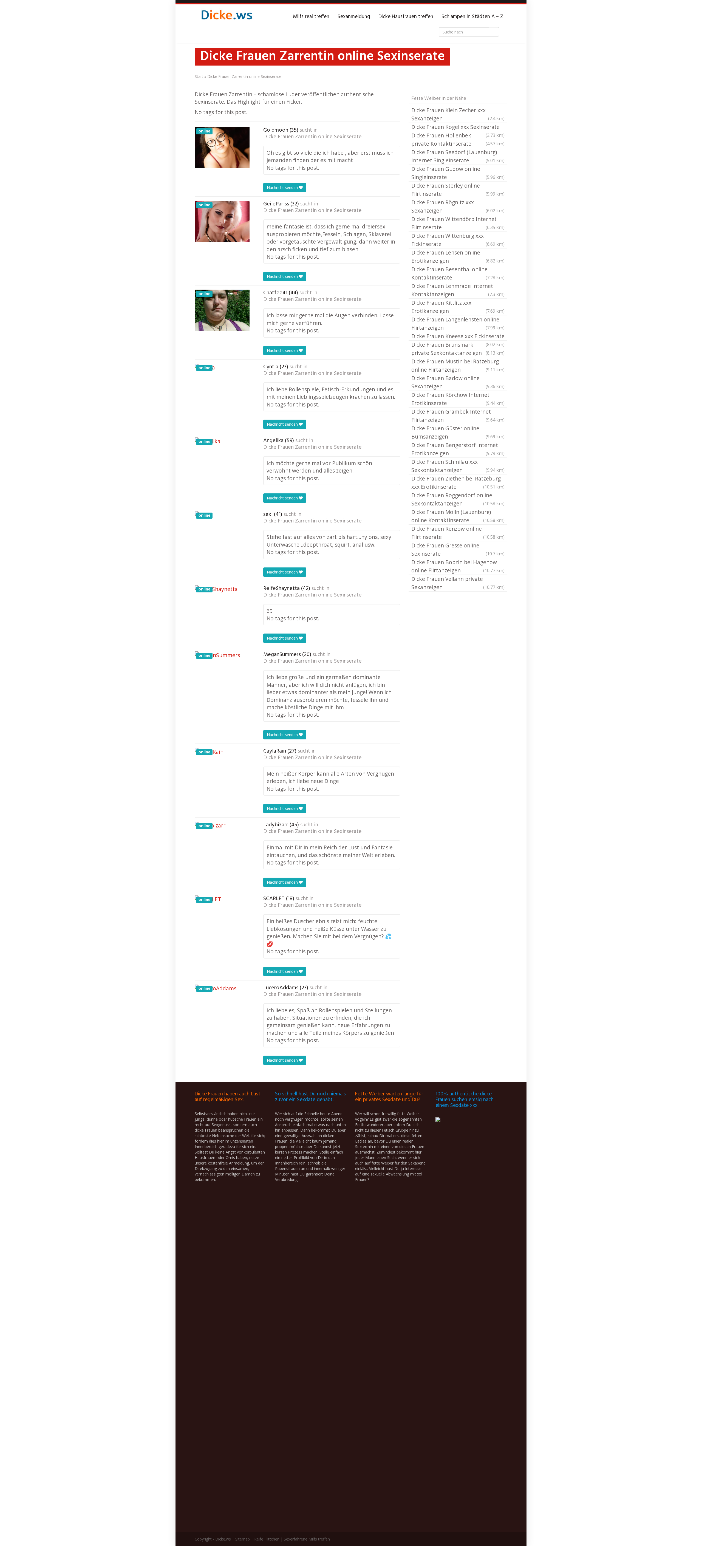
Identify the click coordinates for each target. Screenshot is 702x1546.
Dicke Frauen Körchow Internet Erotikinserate (458, 399)
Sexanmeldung (354, 17)
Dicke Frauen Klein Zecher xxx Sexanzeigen (458, 114)
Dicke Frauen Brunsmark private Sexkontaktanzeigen (458, 349)
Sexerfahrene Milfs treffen (307, 1539)
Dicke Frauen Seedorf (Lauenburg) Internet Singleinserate (458, 156)
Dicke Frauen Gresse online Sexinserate (458, 549)
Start (199, 76)
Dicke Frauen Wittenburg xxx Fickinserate (458, 240)
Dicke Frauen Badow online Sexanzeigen (458, 382)
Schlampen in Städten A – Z (472, 17)
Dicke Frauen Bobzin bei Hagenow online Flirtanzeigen (458, 566)
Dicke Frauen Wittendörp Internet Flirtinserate (458, 223)
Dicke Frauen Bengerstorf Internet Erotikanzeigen (458, 449)
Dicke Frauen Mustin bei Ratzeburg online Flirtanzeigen (458, 365)
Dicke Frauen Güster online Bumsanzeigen (458, 432)
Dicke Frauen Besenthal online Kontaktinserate (458, 273)
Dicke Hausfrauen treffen (405, 17)
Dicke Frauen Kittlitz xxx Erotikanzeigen (458, 307)
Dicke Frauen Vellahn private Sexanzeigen (458, 583)
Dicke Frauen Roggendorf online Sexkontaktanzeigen (458, 499)
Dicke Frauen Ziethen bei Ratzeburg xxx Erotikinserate (458, 482)
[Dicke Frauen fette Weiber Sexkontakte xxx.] (226, 17)
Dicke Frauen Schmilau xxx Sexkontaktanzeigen (458, 466)
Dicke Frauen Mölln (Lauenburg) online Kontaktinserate (458, 516)
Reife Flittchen (266, 1539)
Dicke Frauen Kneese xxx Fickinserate (458, 336)
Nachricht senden (283, 187)
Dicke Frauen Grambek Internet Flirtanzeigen (458, 415)
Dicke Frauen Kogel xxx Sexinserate (458, 127)
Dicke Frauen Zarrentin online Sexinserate (312, 137)
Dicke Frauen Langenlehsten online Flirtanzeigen (458, 323)
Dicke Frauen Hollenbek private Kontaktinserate (458, 139)
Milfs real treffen (311, 17)
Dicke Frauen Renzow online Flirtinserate (458, 533)
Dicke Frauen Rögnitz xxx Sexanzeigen (458, 206)
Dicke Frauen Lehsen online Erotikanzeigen (458, 256)
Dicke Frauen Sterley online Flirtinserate (458, 189)
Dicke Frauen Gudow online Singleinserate (458, 173)
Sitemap (242, 1539)
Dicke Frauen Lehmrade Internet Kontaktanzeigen (458, 290)
